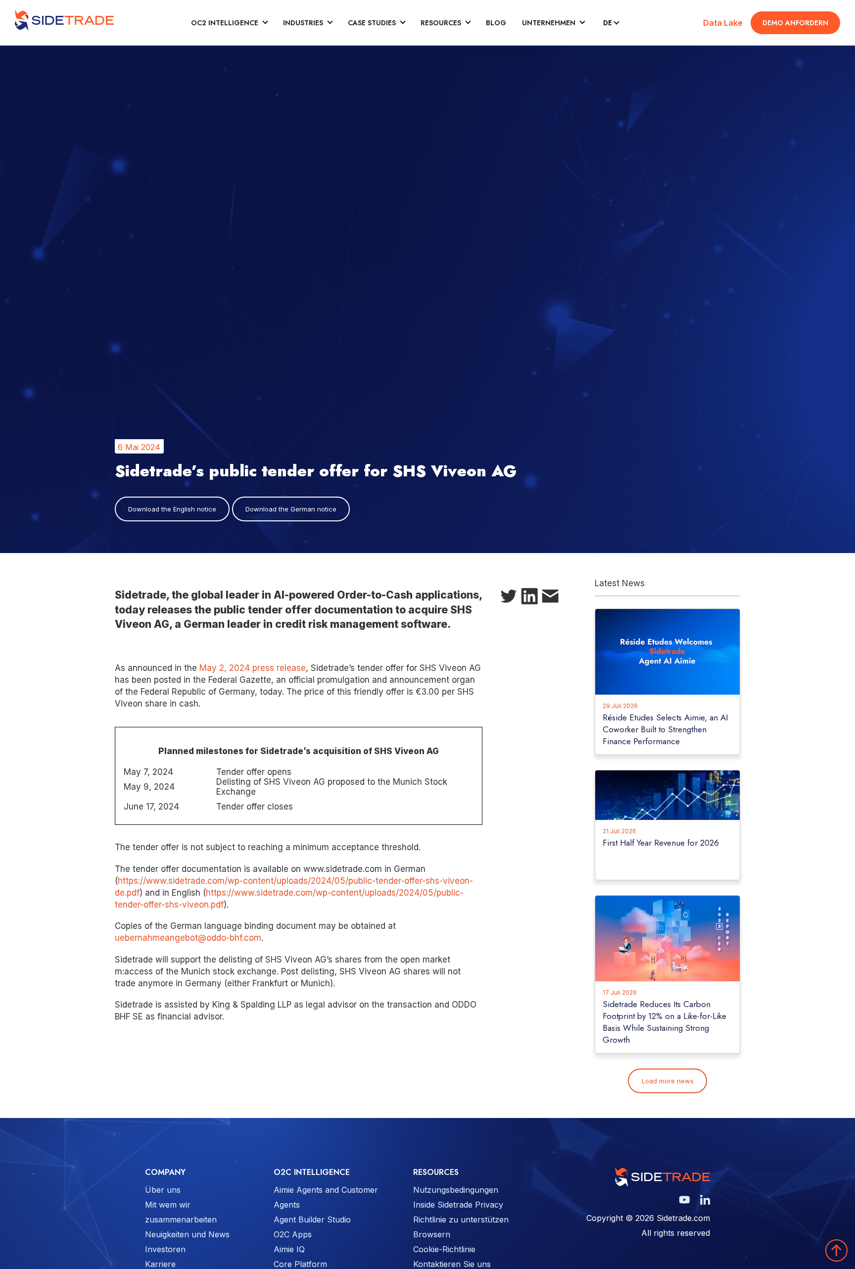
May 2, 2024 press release (252, 668)
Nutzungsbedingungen (455, 1190)
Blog (496, 23)
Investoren (165, 1249)
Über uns (163, 1190)
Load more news (668, 1081)
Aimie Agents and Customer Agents (326, 1197)
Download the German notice (290, 509)
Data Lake (723, 23)
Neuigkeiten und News (187, 1234)
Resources (441, 23)
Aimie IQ (289, 1249)
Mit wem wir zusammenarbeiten (181, 1212)
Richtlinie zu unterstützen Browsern (461, 1227)
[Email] (550, 598)
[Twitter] (508, 598)
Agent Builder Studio (312, 1219)
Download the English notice (172, 509)
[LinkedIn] (529, 598)
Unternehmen (548, 23)
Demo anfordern (795, 23)
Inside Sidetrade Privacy (458, 1205)
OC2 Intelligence (224, 23)
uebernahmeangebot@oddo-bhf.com (188, 938)
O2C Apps (293, 1234)
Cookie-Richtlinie (444, 1249)
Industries (303, 23)
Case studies (372, 23)
